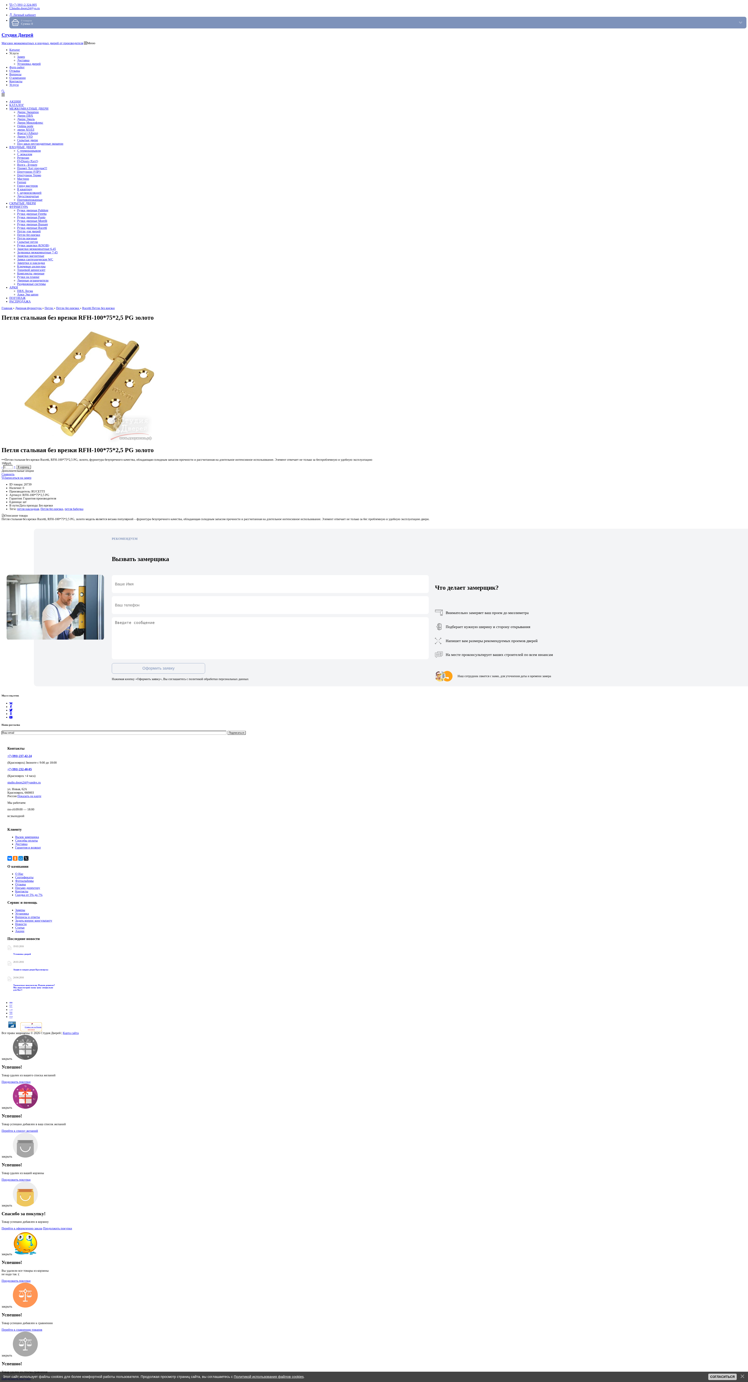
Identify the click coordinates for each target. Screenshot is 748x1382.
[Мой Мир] (20, 858)
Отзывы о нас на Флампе (33, 1027)
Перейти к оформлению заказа (22, 1228)
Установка (22, 913)
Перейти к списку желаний (20, 1130)
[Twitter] (10, 710)
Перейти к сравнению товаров (22, 1329)
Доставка (21, 844)
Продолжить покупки (16, 1082)
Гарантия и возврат (28, 847)
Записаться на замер (18, 477)
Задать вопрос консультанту (33, 920)
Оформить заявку (158, 668)
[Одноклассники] (10, 713)
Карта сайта (71, 1033)
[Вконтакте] (10, 703)
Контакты (21, 891)
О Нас (19, 873)
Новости (21, 924)
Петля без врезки (52, 509)
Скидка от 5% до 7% (28, 895)
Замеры (20, 910)
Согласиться (722, 1376)
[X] (26, 858)
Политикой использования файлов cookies (269, 1377)
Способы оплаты (26, 840)
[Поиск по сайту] (3, 91)
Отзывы (20, 884)
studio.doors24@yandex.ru (24, 782)
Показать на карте (29, 796)
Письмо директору (27, 888)
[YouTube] (10, 717)
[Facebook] (10, 706)
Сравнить (8, 474)
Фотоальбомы (24, 881)
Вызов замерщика (27, 837)
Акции (19, 931)
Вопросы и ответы (27, 917)
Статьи (20, 927)
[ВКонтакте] (9, 858)
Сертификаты (24, 877)
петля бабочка (74, 509)
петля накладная (28, 509)
